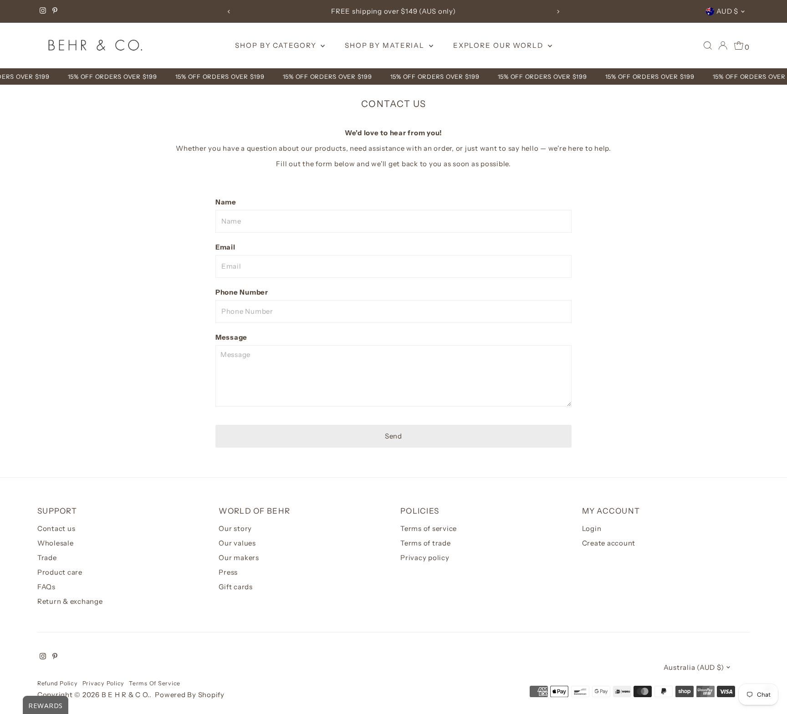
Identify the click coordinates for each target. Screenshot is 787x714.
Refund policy (57, 683)
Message (231, 337)
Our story (235, 528)
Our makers (239, 557)
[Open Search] (708, 45)
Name (225, 202)
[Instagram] (42, 11)
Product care (59, 572)
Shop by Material (386, 45)
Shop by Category (276, 45)
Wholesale (55, 543)
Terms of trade (425, 543)
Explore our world (499, 45)
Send (393, 436)
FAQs (46, 586)
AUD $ (727, 11)
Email (225, 247)
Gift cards (236, 586)
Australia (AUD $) (694, 667)
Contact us (56, 528)
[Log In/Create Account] (723, 45)
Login (592, 528)
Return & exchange (70, 601)
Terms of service (428, 528)
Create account (609, 543)
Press (228, 572)
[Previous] (229, 11)
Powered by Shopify (190, 694)
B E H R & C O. (126, 694)
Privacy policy (425, 557)
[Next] (558, 11)
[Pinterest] (55, 11)
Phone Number (241, 292)
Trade (47, 557)
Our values (237, 543)
